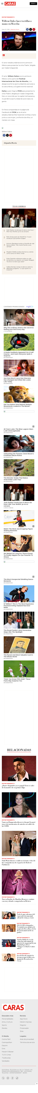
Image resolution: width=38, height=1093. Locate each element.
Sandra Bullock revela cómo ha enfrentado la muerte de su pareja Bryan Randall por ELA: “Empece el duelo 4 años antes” (26, 944)
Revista (33, 3)
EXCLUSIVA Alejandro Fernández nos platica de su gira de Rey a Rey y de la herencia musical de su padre (26, 928)
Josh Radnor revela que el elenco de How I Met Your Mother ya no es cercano (20, 230)
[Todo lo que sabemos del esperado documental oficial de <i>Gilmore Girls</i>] (9, 915)
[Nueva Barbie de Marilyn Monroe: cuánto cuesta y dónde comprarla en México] (19, 882)
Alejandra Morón (14, 29)
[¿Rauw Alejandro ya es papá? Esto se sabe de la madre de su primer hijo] (19, 768)
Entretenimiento (8, 17)
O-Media (5, 1036)
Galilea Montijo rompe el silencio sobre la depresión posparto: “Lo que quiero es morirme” (19, 268)
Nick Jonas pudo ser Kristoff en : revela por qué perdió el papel (18, 237)
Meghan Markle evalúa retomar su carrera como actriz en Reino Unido (19, 252)
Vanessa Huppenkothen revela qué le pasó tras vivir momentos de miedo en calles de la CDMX (18, 824)
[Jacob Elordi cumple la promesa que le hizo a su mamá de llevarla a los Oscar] (9, 957)
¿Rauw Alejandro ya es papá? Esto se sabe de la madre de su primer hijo (18, 787)
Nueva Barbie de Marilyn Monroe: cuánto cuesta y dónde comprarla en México (18, 900)
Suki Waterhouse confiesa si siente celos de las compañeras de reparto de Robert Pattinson (18, 863)
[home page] (10, 3)
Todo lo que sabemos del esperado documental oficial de (26, 916)
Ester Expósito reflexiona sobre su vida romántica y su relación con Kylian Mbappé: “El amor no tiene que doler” (20, 260)
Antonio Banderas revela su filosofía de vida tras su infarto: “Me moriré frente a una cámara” (20, 245)
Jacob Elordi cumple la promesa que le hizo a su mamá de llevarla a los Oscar (25, 958)
